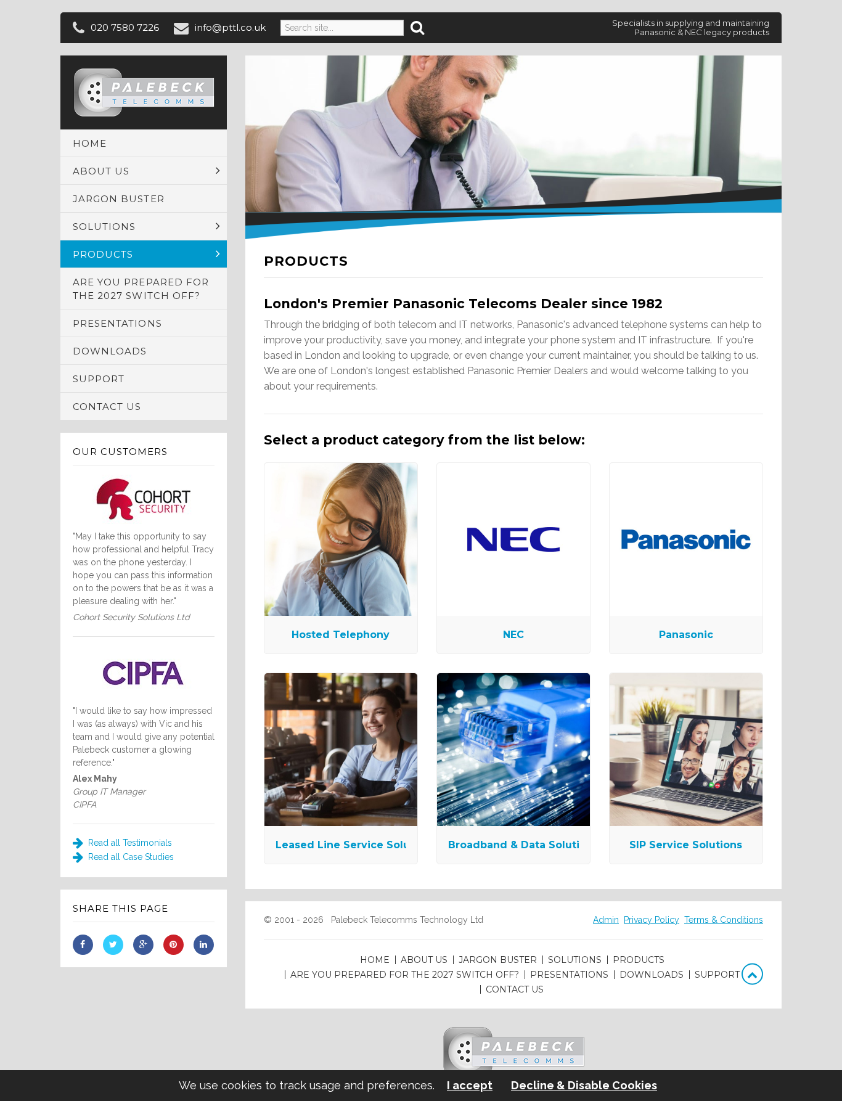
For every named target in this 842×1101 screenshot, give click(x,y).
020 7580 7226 (125, 27)
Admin (606, 920)
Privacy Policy (651, 920)
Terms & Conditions (723, 920)
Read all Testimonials (129, 843)
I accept (470, 1085)
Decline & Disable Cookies (584, 1085)
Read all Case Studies (130, 857)
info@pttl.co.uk (230, 27)
